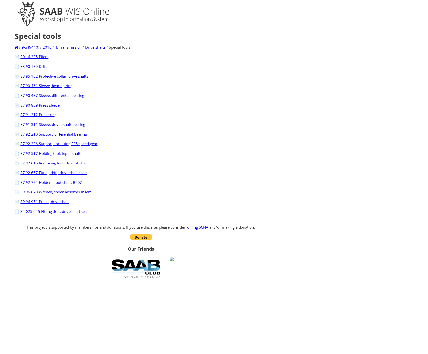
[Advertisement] (141, 316)
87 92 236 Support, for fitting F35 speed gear (58, 143)
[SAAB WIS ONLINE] (59, 25)
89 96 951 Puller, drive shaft (44, 201)
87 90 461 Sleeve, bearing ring (46, 85)
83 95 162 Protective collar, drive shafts (54, 76)
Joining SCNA (197, 227)
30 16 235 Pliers (34, 56)
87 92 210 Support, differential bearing (53, 134)
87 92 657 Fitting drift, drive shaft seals (53, 172)
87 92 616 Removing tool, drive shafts (52, 163)
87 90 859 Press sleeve (40, 105)
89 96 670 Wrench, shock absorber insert (55, 192)
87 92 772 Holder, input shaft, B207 (51, 182)
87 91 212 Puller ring (38, 114)
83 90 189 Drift (33, 66)
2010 (47, 47)
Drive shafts (95, 47)
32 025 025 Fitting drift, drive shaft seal (54, 211)
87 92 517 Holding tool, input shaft (50, 153)
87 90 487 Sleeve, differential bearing (52, 95)
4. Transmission (68, 47)
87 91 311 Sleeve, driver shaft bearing (52, 124)
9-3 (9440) (30, 47)
